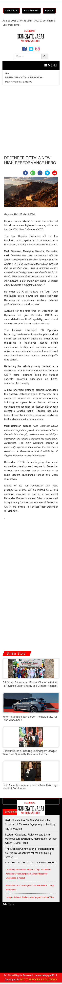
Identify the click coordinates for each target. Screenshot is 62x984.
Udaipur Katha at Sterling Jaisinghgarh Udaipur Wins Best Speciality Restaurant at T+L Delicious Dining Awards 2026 (29, 754)
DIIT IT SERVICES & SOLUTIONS (38, 979)
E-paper (49, 10)
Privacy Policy (31, 10)
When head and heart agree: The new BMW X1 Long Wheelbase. (30, 886)
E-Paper (10, 853)
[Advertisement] (31, 121)
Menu (52, 65)
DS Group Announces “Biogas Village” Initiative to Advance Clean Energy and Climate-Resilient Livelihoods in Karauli (30, 686)
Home (8, 829)
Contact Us (11, 10)
